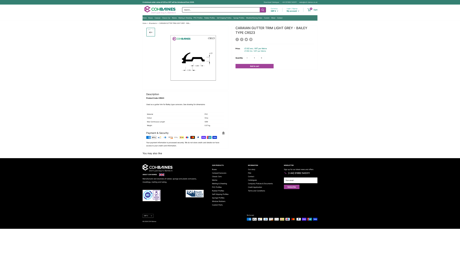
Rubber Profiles (209, 18)
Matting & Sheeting (185, 18)
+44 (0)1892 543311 (289, 2)
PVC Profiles (198, 18)
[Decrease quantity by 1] (247, 57)
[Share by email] (251, 39)
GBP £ (146, 216)
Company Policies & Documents (260, 183)
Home (145, 18)
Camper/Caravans (219, 173)
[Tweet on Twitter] (246, 39)
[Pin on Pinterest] (241, 39)
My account (292, 11)
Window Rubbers (218, 201)
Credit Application (255, 187)
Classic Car (166, 18)
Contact (279, 18)
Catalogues (252, 180)
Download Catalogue (271, 2)
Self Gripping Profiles (224, 18)
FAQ (249, 173)
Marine (174, 18)
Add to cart (254, 66)
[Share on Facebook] (237, 39)
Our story (251, 169)
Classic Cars (217, 176)
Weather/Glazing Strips (254, 18)
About (273, 18)
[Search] (263, 9)
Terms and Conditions (256, 191)
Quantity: (239, 58)
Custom (266, 18)
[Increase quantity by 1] (261, 57)
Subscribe (292, 187)
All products (153, 23)
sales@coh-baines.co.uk (308, 2)
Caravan (157, 18)
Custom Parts (217, 205)
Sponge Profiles (238, 18)
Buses (150, 18)
